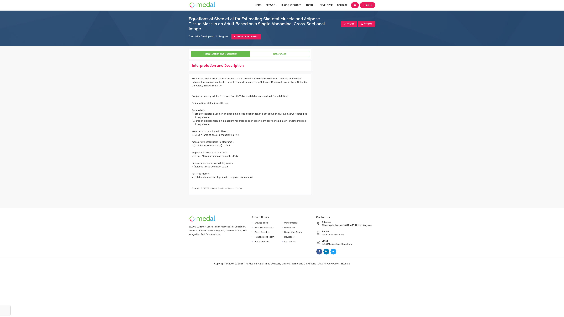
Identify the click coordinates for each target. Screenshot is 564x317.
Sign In (369, 5)
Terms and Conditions (304, 263)
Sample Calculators (264, 227)
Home (258, 5)
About (310, 5)
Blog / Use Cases (291, 5)
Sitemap (345, 263)
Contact (342, 5)
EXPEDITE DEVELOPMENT (246, 36)
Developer (326, 5)
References (279, 54)
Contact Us (290, 241)
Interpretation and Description (220, 54)
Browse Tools (261, 222)
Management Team (264, 237)
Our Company (291, 222)
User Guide (289, 227)
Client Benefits (262, 232)
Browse (270, 5)
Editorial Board (262, 241)
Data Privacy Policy (328, 263)
